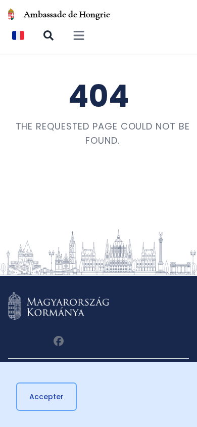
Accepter (46, 397)
